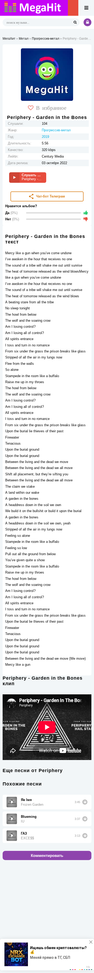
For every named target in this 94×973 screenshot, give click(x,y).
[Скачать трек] (84, 802)
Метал (23, 38)
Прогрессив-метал (45, 38)
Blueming (29, 817)
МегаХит (9, 38)
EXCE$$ (27, 838)
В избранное (51, 107)
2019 (45, 137)
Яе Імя (26, 800)
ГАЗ (24, 833)
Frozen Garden (32, 805)
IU (22, 821)
